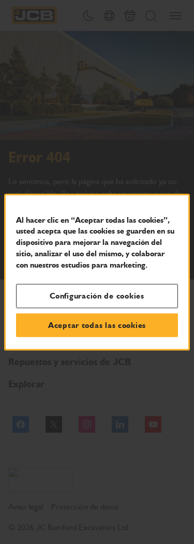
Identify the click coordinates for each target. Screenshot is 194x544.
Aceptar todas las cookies (97, 324)
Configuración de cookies (97, 296)
